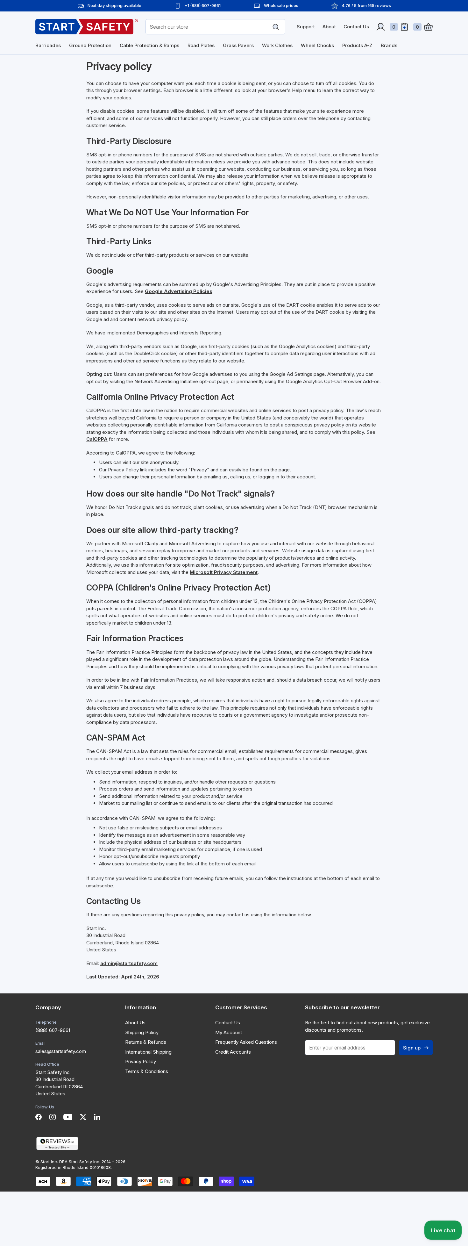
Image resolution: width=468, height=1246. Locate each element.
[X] (83, 1117)
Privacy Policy (140, 1061)
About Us (135, 1023)
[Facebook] (38, 1117)
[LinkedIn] (97, 1117)
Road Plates (201, 45)
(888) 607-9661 (52, 1030)
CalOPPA (97, 439)
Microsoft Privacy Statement (224, 572)
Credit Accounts (233, 1052)
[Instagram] (52, 1117)
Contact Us (356, 27)
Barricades (48, 45)
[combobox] (215, 26)
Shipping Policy (142, 1032)
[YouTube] (67, 1117)
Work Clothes (277, 45)
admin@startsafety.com (129, 963)
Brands (389, 45)
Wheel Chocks (317, 45)
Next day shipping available (114, 5)
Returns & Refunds (145, 1042)
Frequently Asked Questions (246, 1042)
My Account (228, 1032)
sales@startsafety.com (60, 1051)
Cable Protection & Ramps (149, 45)
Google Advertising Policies (178, 291)
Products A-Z (357, 45)
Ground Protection (90, 45)
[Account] (381, 27)
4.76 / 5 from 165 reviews (366, 5)
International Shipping (148, 1052)
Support (306, 27)
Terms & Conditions (146, 1071)
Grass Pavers (238, 45)
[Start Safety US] (86, 26)
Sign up (412, 1048)
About (329, 27)
